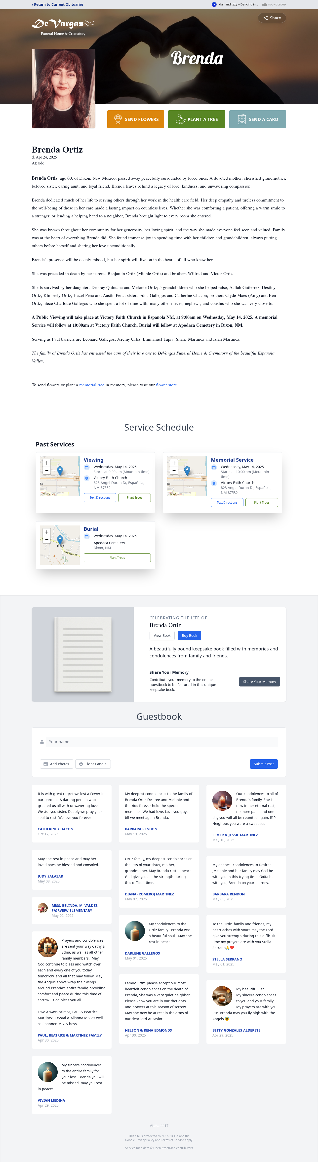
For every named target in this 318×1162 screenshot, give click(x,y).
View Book (162, 635)
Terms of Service (172, 1140)
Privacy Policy (145, 1140)
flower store (166, 385)
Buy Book (189, 635)
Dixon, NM (102, 547)
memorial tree (91, 385)
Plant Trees (134, 497)
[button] (60, 471)
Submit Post (264, 763)
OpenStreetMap (164, 1148)
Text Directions (100, 497)
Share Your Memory (259, 681)
